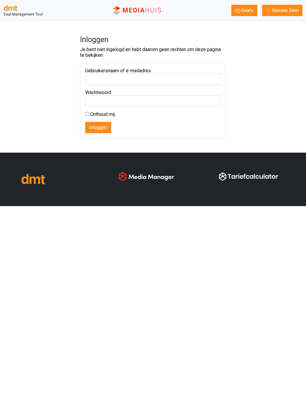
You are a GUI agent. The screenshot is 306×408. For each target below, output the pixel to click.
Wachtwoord (98, 92)
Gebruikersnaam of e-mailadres (118, 70)
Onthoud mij (102, 114)
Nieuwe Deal (285, 10)
